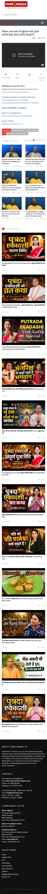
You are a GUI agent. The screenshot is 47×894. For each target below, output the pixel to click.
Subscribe (8, 23)
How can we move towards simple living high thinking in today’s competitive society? (34, 188)
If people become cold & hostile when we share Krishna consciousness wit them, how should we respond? (11, 164)
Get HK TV (6, 877)
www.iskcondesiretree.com (12, 123)
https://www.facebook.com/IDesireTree (17, 116)
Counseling (6, 863)
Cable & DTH (6, 857)
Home (4, 854)
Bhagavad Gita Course (10, 874)
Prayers (5, 871)
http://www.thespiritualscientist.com (15, 92)
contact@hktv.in (12, 839)
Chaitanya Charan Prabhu (17, 134)
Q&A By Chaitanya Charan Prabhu (25, 130)
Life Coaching (7, 865)
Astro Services (7, 868)
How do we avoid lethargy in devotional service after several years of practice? (34, 161)
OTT (3, 860)
